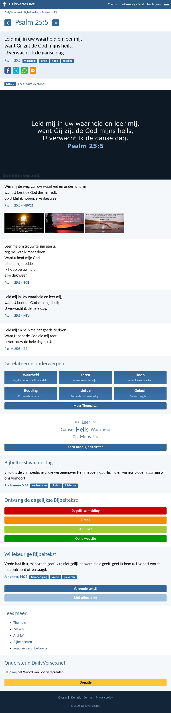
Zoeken (18, 629)
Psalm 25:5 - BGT (16, 283)
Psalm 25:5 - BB (15, 349)
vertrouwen (39, 485)
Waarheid (100, 429)
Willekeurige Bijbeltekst (30, 554)
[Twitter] (17, 72)
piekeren (69, 577)
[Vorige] (7, 22)
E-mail (85, 520)
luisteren (70, 485)
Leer (86, 422)
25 (55, 12)
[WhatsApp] (25, 70)
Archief (18, 636)
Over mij (63, 697)
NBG (9, 84)
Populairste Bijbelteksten (31, 648)
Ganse (67, 429)
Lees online (31, 84)
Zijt (75, 437)
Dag (76, 422)
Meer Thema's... (85, 406)
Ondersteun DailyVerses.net (34, 663)
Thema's (113, 4)
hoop (55, 61)
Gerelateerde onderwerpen (34, 364)
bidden (56, 485)
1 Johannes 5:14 (16, 485)
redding (67, 61)
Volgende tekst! (85, 589)
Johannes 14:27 (15, 577)
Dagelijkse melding (85, 511)
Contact (89, 697)
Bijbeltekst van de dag (28, 463)
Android (85, 529)
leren (44, 61)
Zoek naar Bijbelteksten (86, 447)
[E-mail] (34, 72)
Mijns (85, 437)
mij (14, 672)
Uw (95, 437)
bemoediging (39, 577)
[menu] (166, 6)
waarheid (30, 61)
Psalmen (46, 12)
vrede (55, 577)
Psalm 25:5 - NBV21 (18, 205)
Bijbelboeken (31, 12)
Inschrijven (154, 4)
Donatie (86, 682)
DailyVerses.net (13, 12)
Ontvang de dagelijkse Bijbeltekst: (41, 500)
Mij (95, 422)
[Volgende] (55, 22)
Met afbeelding (85, 598)
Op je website (85, 539)
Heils (82, 430)
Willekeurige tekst (133, 4)
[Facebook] (8, 72)
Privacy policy (104, 697)
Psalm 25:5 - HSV (16, 316)
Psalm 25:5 (12, 60)
